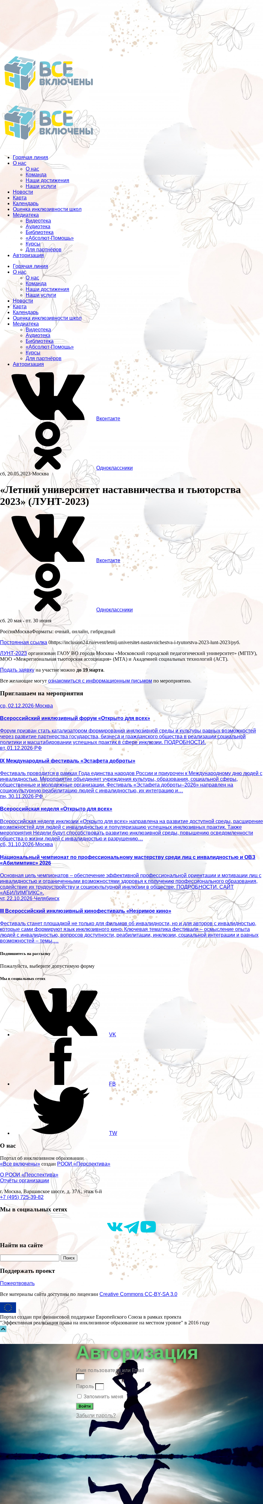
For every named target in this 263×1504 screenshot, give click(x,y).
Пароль (85, 1386)
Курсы (33, 244)
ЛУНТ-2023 (13, 653)
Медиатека (26, 215)
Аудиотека (38, 226)
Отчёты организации (24, 1180)
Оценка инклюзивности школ (47, 209)
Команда (36, 174)
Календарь (25, 203)
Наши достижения (47, 180)
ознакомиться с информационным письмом (100, 680)
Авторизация (28, 255)
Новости (23, 192)
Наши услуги (41, 186)
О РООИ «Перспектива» (29, 1174)
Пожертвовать (17, 1283)
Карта (20, 197)
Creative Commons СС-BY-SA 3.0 (138, 1294)
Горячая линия (30, 157)
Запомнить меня (102, 1397)
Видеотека (38, 220)
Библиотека (40, 232)
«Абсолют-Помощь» (50, 238)
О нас (19, 163)
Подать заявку (17, 670)
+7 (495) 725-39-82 (22, 1197)
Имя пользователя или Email (110, 1370)
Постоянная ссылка (23, 642)
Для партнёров (44, 249)
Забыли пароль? (96, 1415)
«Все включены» (20, 1164)
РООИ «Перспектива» (83, 1164)
